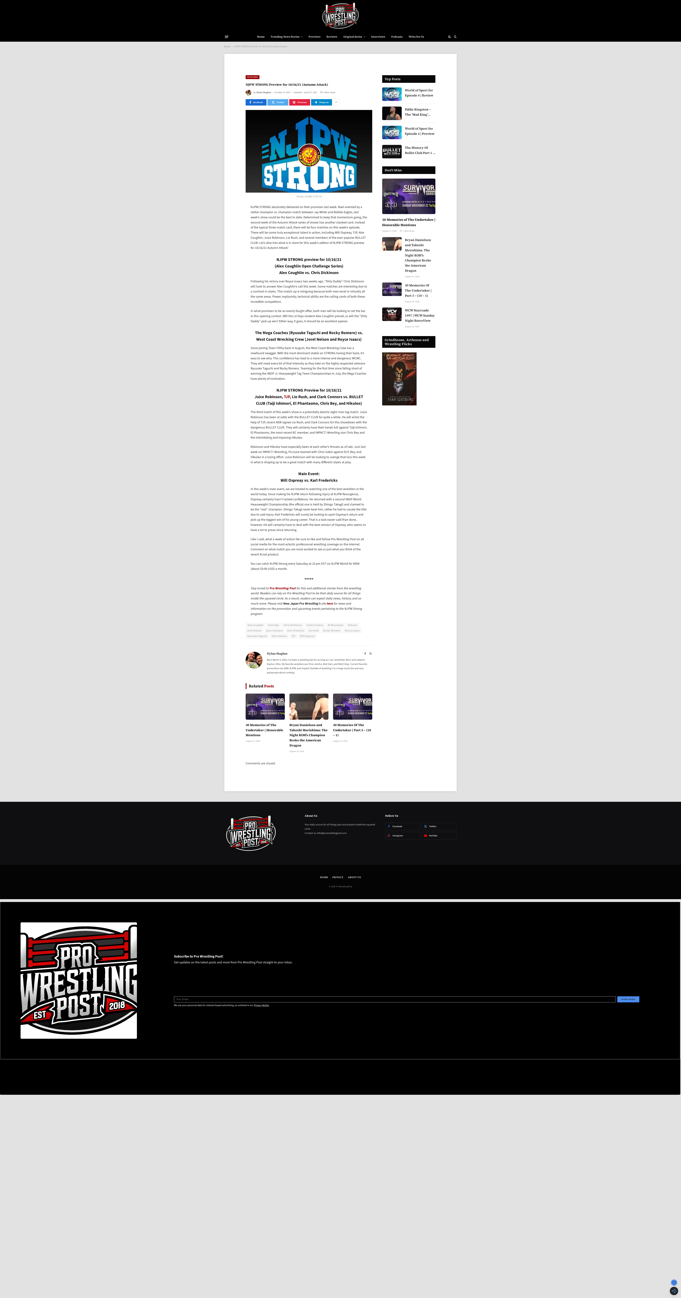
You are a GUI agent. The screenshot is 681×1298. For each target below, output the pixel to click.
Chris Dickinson (293, 625)
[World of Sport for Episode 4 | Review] (392, 94)
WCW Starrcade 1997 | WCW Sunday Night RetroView (420, 315)
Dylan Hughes (263, 92)
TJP (287, 397)
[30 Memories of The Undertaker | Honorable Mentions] (265, 707)
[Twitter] (233, 225)
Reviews (331, 36)
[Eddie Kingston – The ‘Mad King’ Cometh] (392, 113)
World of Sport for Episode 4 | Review (419, 93)
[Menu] (226, 37)
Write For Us (416, 36)
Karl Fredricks (295, 630)
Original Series (352, 36)
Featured (252, 77)
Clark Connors (314, 625)
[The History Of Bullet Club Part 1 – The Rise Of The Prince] (392, 151)
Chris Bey (273, 625)
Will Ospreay (307, 636)
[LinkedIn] (233, 234)
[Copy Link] (233, 261)
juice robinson (274, 630)
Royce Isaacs (352, 630)
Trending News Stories (285, 36)
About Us (354, 877)
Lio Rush (314, 630)
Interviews (378, 36)
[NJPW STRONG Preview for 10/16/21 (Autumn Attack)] (309, 151)
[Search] (449, 37)
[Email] (233, 252)
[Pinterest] (233, 243)
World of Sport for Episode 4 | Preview (419, 131)
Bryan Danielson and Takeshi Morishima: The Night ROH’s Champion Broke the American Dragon (308, 735)
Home (261, 36)
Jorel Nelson (254, 630)
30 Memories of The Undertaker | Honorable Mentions (264, 730)
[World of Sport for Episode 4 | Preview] (392, 132)
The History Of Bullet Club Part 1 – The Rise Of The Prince (419, 150)
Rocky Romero (331, 630)
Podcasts (397, 36)
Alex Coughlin (255, 625)
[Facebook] (233, 216)
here (330, 603)
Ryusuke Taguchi (257, 636)
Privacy (337, 877)
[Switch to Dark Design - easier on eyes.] (455, 36)
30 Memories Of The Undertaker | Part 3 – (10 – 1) (352, 730)
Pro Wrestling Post (282, 588)
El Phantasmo (336, 625)
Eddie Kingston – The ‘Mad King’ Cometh (418, 112)
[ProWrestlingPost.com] (340, 16)
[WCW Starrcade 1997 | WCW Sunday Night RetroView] (392, 314)
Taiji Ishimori (279, 636)
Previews (314, 36)
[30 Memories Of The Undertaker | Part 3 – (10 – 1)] (352, 707)
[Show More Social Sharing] (336, 102)
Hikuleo (352, 625)
